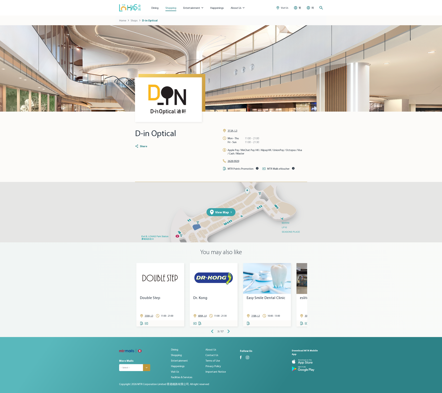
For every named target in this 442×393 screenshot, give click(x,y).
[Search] (321, 8)
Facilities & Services (181, 377)
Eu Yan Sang (203, 297)
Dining (154, 8)
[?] (257, 168)
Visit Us (175, 371)
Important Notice (215, 371)
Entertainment (179, 360)
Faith (251, 297)
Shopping (170, 8)
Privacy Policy (213, 366)
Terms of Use (212, 360)
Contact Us (211, 355)
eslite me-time (151, 297)
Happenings (217, 8)
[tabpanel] (160, 294)
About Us (210, 349)
